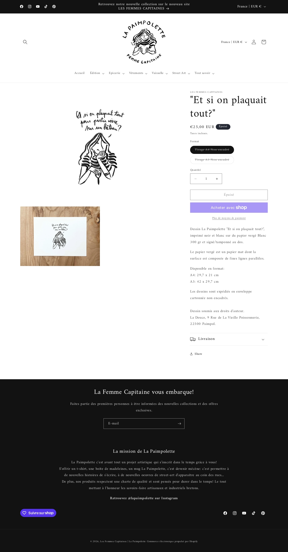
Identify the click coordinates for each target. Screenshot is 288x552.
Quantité (195, 170)
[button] (25, 42)
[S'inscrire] (179, 423)
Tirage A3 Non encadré (214, 160)
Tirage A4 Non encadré (214, 150)
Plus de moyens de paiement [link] (229, 218)
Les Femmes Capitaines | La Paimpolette (123, 541)
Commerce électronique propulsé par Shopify (172, 541)
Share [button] (198, 354)
